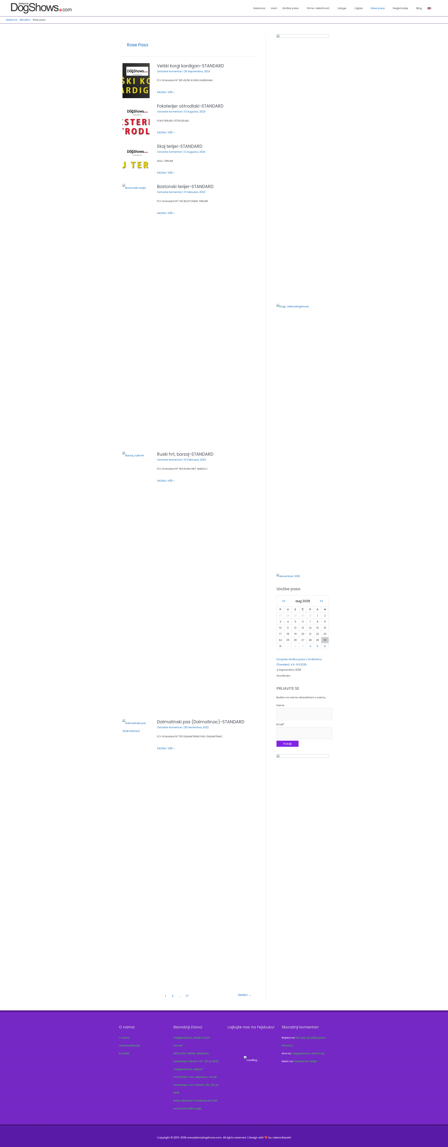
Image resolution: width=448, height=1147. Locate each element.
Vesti (274, 8)
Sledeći (244, 995)
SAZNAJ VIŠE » (165, 93)
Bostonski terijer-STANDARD (185, 186)
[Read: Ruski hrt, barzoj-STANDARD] (136, 582)
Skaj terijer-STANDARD (179, 146)
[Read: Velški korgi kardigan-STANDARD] (136, 80)
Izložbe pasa (290, 8)
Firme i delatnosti (318, 8)
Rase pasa (378, 8)
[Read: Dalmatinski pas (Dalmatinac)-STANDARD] (136, 850)
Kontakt (124, 1053)
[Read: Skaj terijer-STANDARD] (136, 161)
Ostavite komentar (169, 71)
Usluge (342, 8)
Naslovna (259, 8)
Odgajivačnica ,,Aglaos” (188, 1069)
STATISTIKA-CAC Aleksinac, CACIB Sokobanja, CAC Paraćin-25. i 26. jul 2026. (195, 1085)
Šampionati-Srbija (305, 1061)
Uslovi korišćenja (129, 1045)
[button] (437, 8)
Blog (419, 8)
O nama (124, 1037)
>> (321, 601)
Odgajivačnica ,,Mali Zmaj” (308, 1053)
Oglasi (359, 8)
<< (284, 601)
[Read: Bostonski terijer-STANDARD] (136, 315)
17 (187, 996)
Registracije (400, 8)
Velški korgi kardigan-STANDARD (190, 66)
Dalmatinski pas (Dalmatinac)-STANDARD (200, 722)
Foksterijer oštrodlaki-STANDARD (190, 106)
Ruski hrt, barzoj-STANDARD (185, 454)
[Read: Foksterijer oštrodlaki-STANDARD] (136, 120)
